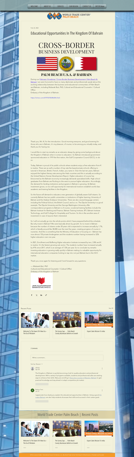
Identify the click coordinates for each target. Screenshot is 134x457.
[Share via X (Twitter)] (36, 295)
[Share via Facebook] (32, 295)
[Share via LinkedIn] (41, 295)
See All (111, 308)
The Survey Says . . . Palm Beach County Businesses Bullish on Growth (66, 332)
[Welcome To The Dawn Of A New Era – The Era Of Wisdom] (35, 320)
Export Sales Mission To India (96, 331)
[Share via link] (46, 295)
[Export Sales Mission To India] (99, 320)
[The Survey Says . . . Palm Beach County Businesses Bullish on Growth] (67, 320)
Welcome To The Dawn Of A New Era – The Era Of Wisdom (35, 332)
